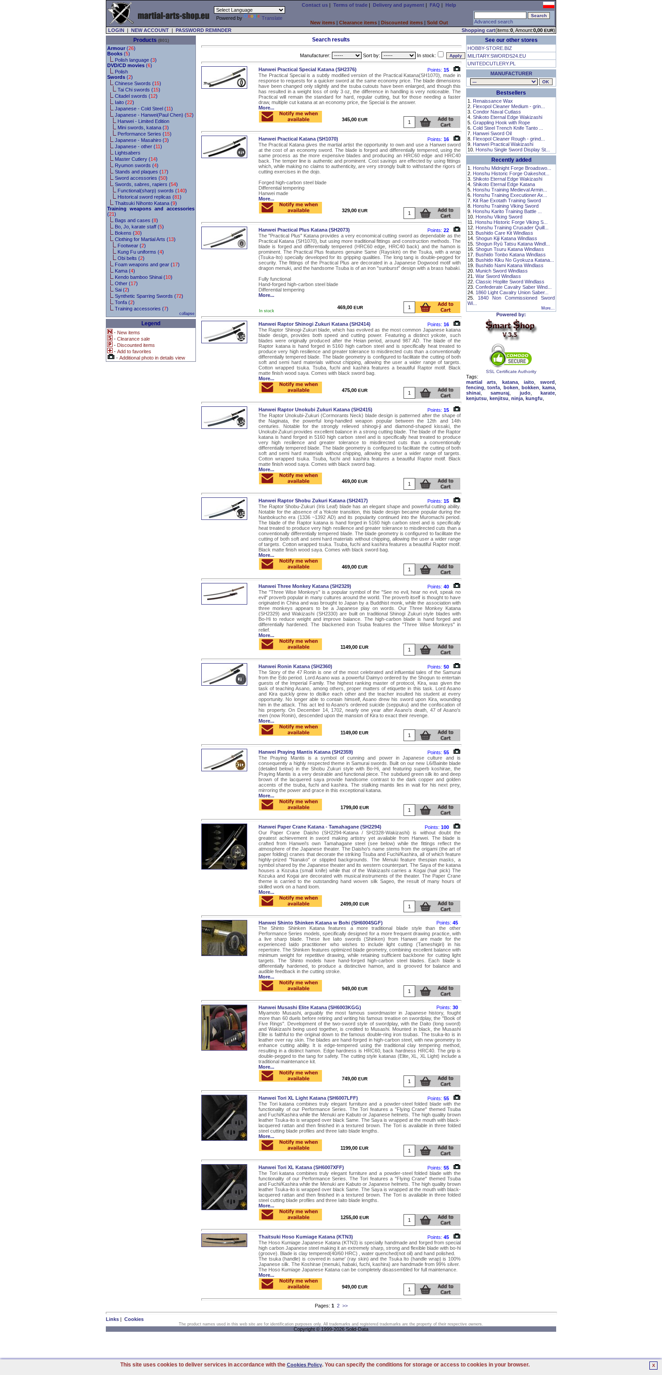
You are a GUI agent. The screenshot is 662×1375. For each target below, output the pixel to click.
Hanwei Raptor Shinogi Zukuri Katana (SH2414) (314, 324)
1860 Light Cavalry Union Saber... (512, 292)
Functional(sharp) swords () (152, 190)
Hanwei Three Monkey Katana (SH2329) (304, 586)
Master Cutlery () (136, 159)
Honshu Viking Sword (499, 216)
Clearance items (358, 22)
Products (145, 40)
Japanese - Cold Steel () (144, 108)
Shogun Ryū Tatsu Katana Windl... (513, 243)
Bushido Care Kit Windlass (504, 233)
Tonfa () (125, 302)
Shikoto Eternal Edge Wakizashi (507, 117)
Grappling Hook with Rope (501, 122)
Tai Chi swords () (139, 89)
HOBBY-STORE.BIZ (489, 48)
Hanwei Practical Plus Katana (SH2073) (304, 229)
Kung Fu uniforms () (141, 252)
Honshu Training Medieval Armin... (510, 189)
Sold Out (437, 22)
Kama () (125, 270)
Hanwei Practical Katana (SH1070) (298, 138)
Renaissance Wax (493, 101)
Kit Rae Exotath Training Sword (507, 200)
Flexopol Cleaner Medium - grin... (509, 106)
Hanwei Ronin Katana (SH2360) (295, 666)
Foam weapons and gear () (147, 264)
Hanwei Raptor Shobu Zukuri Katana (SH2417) (313, 500)
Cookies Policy (304, 1364)
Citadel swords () (136, 96)
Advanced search (493, 21)
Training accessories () (141, 308)
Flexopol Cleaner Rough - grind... (509, 138)
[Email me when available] (290, 120)
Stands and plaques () (141, 171)
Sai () (122, 289)
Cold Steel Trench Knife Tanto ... (508, 128)
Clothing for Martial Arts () (145, 239)
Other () (126, 283)
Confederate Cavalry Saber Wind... (514, 287)
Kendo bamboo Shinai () (143, 277)
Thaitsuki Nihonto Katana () (146, 203)
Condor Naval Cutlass (497, 111)
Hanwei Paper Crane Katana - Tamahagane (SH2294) (319, 826)
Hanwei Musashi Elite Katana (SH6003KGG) (309, 1007)
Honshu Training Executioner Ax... (510, 195)
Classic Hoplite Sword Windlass (510, 281)
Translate (272, 18)
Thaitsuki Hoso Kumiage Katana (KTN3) (305, 1236)
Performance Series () (145, 134)
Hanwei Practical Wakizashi (503, 144)
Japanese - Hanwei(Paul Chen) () (154, 115)
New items (322, 22)
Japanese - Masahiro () (142, 140)
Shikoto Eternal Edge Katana (504, 184)
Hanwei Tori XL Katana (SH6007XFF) (301, 1167)
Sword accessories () (141, 178)
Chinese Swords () (138, 83)
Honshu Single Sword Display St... (513, 149)
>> (345, 1305)
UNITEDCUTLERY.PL (491, 63)
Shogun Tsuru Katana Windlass (510, 249)
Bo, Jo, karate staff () (139, 226)
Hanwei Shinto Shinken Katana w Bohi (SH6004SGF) (320, 922)
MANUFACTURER (511, 73)
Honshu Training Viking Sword (506, 206)
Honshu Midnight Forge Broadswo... (512, 168)
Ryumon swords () (137, 165)
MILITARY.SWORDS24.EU (496, 56)
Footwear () (132, 245)
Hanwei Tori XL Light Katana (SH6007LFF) (308, 1098)
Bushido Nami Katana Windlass (510, 265)
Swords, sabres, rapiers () (146, 184)
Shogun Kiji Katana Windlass (506, 238)
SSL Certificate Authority (511, 371)
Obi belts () (131, 258)
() (121, 48)
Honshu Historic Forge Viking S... (511, 222)
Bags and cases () (136, 220)
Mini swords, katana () (143, 127)
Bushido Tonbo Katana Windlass (511, 254)
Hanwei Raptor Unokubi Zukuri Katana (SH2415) (315, 409)
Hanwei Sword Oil (492, 133)
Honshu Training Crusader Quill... (512, 227)
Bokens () (128, 233)
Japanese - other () (138, 146)
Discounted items (402, 22)
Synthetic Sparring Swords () (149, 296)
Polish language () (136, 60)
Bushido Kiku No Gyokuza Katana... (515, 260)
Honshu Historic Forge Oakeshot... (511, 173)
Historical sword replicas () (149, 197)
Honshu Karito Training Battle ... (507, 211)
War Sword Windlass (498, 276)
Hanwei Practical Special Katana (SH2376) (307, 69)
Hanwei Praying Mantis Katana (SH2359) (305, 752)
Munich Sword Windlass (502, 270)
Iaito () (124, 102)
